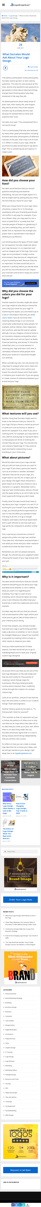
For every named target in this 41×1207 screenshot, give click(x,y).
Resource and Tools (12, 1079)
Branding (8, 1003)
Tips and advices (11, 1097)
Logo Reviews (10, 1061)
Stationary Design (11, 1093)
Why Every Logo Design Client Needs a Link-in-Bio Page (9, 808)
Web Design (9, 1115)
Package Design (10, 1075)
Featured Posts (10, 1039)
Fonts (7, 1043)
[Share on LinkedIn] (20, 1206)
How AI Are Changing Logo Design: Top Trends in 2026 (21, 808)
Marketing (8, 1066)
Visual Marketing (10, 1111)
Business (8, 1012)
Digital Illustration (11, 1030)
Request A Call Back (20, 1170)
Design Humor (10, 1025)
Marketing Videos (11, 1070)
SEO (6, 1088)
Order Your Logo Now (20, 899)
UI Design (8, 1102)
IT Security (9, 1052)
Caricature (8, 1016)
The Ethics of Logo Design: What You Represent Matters (8, 833)
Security (8, 1084)
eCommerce (9, 1034)
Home (5, 16)
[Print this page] (23, 1206)
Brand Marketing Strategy (13, 998)
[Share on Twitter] (16, 1206)
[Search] (5, 852)
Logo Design (13, 16)
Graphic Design (10, 1048)
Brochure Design (11, 1007)
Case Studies (9, 1021)
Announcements (10, 994)
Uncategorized (10, 1106)
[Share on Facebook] (13, 1206)
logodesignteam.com (23, 753)
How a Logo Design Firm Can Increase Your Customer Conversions (10, 775)
